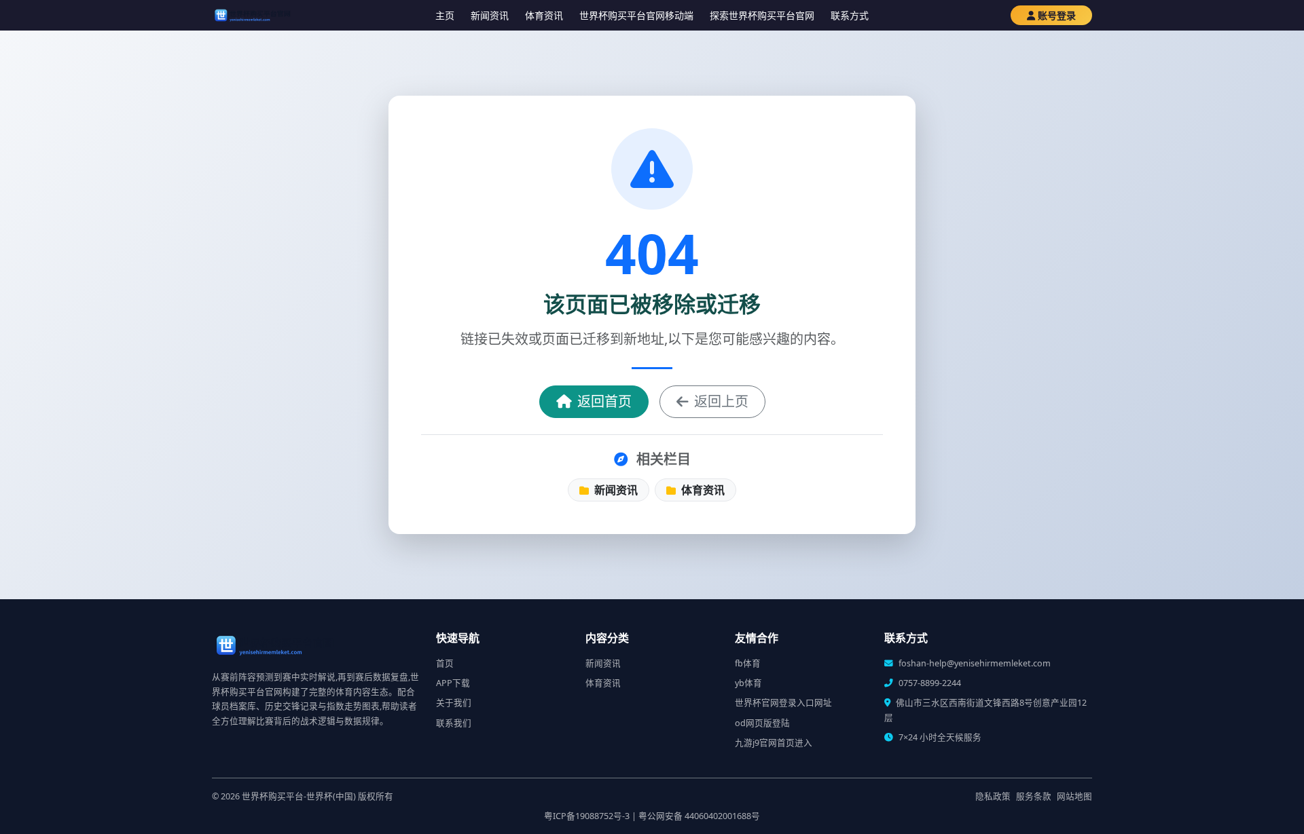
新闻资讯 (490, 15)
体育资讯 (544, 15)
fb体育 (748, 663)
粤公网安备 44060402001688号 (699, 816)
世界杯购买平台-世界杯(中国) (299, 796)
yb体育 (748, 683)
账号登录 (1057, 15)
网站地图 (1074, 796)
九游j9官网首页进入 (773, 742)
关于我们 (453, 702)
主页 (444, 15)
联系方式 (850, 15)
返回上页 (721, 401)
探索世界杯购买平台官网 (762, 15)
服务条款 (1033, 796)
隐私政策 (993, 796)
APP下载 (453, 683)
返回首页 (604, 401)
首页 (445, 663)
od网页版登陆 (762, 723)
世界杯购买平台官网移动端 (636, 15)
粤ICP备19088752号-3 (587, 816)
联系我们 (453, 723)
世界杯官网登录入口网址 (783, 702)
